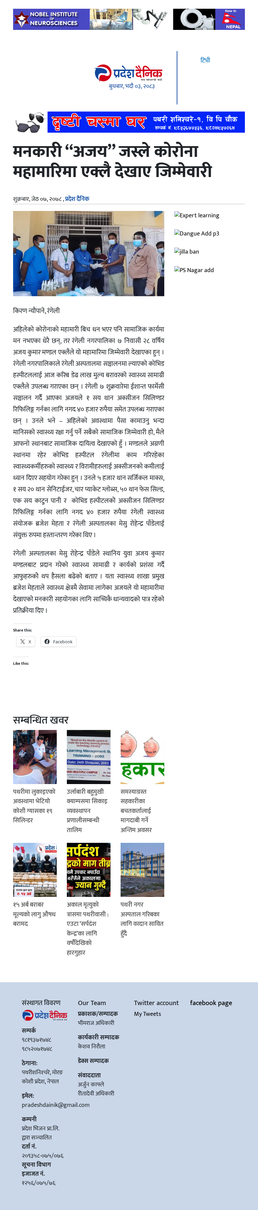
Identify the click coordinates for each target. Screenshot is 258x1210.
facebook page (211, 1003)
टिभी (204, 61)
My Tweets (147, 1014)
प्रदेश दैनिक (77, 199)
